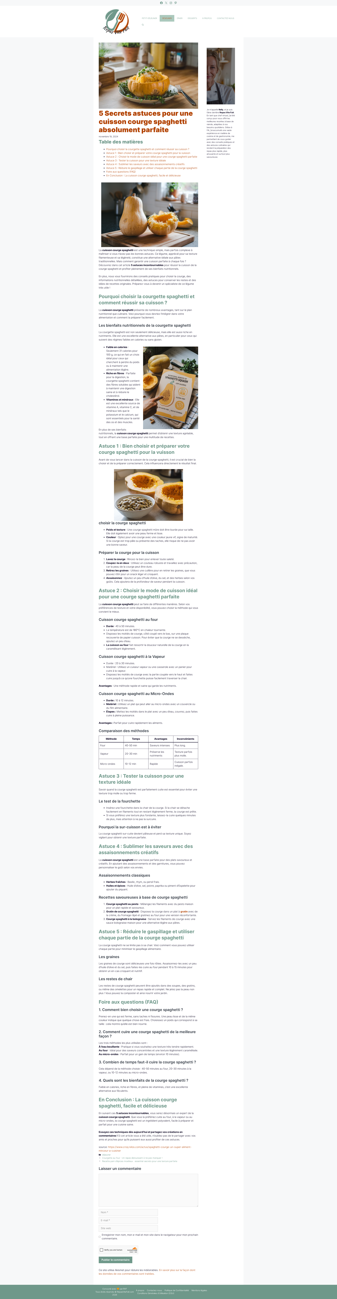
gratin (184, 911)
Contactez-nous (225, 18)
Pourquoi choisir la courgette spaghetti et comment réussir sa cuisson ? (147, 149)
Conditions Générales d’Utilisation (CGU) (155, 1293)
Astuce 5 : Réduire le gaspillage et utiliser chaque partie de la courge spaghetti (151, 168)
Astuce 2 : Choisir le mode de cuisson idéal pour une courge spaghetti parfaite (151, 156)
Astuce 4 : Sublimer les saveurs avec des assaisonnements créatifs (145, 164)
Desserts (192, 18)
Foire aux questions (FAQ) (121, 171)
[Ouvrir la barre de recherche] (142, 25)
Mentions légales (199, 1290)
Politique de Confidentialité (177, 1290)
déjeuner (167, 18)
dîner (179, 18)
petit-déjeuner (149, 18)
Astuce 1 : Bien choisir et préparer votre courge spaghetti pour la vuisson (148, 153)
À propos (207, 18)
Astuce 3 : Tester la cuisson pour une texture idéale (136, 160)
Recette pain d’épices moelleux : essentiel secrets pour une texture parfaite (139, 1161)
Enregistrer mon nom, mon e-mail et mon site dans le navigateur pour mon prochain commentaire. (150, 1236)
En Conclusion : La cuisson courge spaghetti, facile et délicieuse (143, 175)
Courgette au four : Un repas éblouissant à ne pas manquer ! (132, 1158)
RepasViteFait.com (125, 1292)
